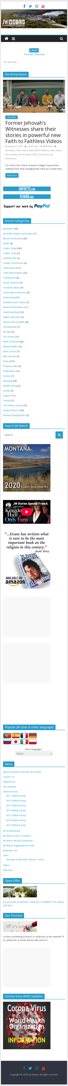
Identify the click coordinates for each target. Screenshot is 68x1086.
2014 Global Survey (16, 810)
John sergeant (24, 154)
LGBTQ (34, 154)
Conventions (9, 277)
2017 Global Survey (16, 825)
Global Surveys (10, 791)
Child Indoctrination (13, 272)
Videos (6, 865)
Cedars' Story (10, 253)
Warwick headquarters (14, 415)
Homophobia (9, 326)
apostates (9, 150)
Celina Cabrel (22, 150)
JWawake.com (10, 850)
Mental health (10, 346)
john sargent (11, 154)
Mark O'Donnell (11, 341)
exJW (31, 150)
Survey (6, 400)
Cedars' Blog (9, 248)
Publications (9, 371)
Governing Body (11, 312)
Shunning (7, 380)
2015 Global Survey (16, 815)
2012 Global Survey (16, 800)
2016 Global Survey (16, 820)
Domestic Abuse (11, 287)
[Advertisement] (26, 617)
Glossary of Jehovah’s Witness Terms (25, 859)
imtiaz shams (56, 150)
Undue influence (11, 410)
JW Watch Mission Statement (18, 840)
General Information (13, 307)
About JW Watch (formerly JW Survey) (22, 771)
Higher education (11, 316)
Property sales (10, 366)
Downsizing (9, 297)
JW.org (6, 331)
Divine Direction (11, 282)
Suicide (6, 390)
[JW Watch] (34, 11)
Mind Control (9, 351)
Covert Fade (33, 146)
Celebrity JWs (9, 258)
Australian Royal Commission (18, 233)
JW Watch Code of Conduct (17, 835)
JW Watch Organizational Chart (18, 845)
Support (7, 395)
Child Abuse (9, 267)
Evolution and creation (14, 302)
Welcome (8, 870)
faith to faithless (41, 150)
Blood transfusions (12, 238)
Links (5, 855)
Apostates (11, 117)
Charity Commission (13, 262)
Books (6, 243)
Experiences (9, 781)
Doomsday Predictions (14, 292)
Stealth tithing (10, 385)
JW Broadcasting (11, 830)
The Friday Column (12, 405)
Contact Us (8, 776)
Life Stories (9, 336)
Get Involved (9, 786)
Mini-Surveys (9, 356)
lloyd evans (44, 154)
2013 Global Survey (16, 805)
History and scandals (13, 321)
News (6, 361)
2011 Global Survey (16, 795)
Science (7, 375)
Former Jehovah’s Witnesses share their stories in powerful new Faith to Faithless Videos (33, 131)
